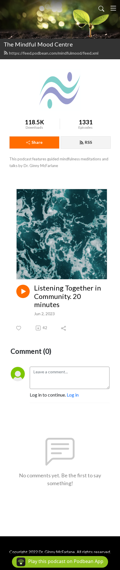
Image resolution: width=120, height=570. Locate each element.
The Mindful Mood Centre (38, 44)
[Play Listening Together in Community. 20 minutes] (23, 291)
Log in (73, 394)
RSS (88, 142)
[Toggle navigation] (113, 8)
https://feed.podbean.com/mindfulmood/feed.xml (53, 53)
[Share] (64, 328)
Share (37, 142)
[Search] (101, 8)
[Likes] (19, 328)
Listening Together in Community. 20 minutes (67, 296)
